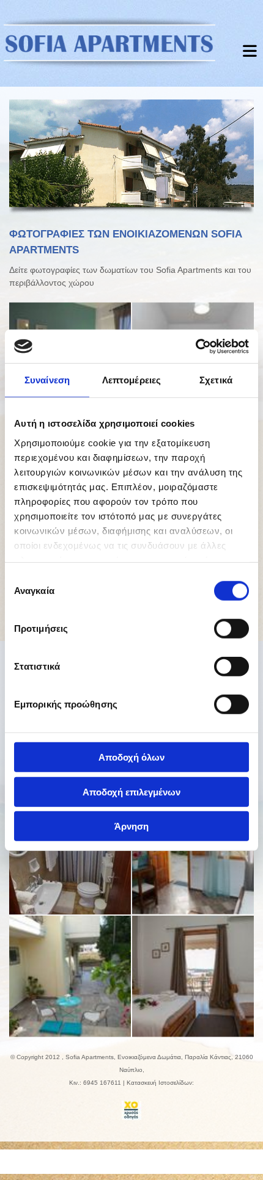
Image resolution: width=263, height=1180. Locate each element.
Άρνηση (131, 826)
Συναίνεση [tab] (47, 380)
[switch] (231, 629)
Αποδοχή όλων (131, 757)
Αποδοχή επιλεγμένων (131, 791)
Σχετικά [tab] (215, 380)
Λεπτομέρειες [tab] (131, 380)
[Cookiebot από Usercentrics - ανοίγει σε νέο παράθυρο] (195, 346)
